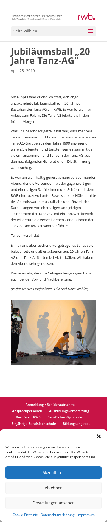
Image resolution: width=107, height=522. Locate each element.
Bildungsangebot (76, 423)
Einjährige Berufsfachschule (34, 423)
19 (54, 365)
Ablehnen (54, 487)
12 (64, 359)
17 (87, 359)
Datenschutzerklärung (58, 514)
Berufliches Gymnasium (66, 417)
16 (82, 359)
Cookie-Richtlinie (25, 514)
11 (59, 359)
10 (54, 359)
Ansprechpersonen (27, 411)
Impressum (86, 514)
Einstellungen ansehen (53, 502)
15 (78, 359)
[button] (99, 436)
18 (92, 359)
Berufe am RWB (28, 417)
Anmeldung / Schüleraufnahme (50, 404)
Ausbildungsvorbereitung (69, 411)
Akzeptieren (54, 472)
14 (73, 359)
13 (68, 359)
